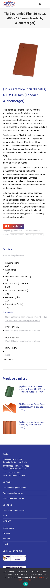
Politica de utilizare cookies (13, 498)
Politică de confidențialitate (13, 493)
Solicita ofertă (13, 226)
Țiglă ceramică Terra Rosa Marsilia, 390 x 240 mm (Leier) (32, 425)
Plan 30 (28, 234)
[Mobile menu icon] (45, 4)
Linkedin (6, 544)
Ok (26, 584)
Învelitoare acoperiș (17, 234)
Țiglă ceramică (16, 231)
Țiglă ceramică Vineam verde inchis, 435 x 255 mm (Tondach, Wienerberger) (32, 389)
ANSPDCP (7, 521)
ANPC (5, 516)
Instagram (6, 539)
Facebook (6, 533)
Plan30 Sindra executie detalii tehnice (22, 330)
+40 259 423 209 (13, 473)
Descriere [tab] (7, 249)
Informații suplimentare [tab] (13, 255)
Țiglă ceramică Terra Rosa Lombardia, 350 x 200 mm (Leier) (32, 407)
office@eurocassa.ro (17, 476)
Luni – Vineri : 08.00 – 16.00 (13, 510)
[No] (46, 578)
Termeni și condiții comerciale (14, 488)
